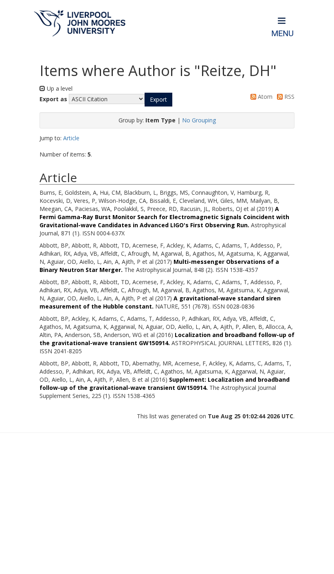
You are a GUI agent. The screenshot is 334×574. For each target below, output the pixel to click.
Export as (53, 99)
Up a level (59, 88)
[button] (158, 100)
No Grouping (199, 120)
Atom (264, 96)
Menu (282, 33)
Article (71, 138)
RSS (288, 96)
